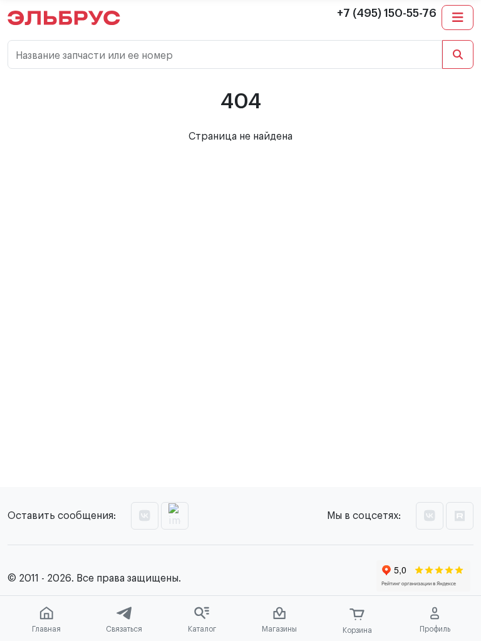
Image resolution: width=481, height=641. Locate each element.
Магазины (279, 629)
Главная (46, 629)
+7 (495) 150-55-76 (387, 13)
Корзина (357, 630)
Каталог (202, 629)
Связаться (124, 629)
